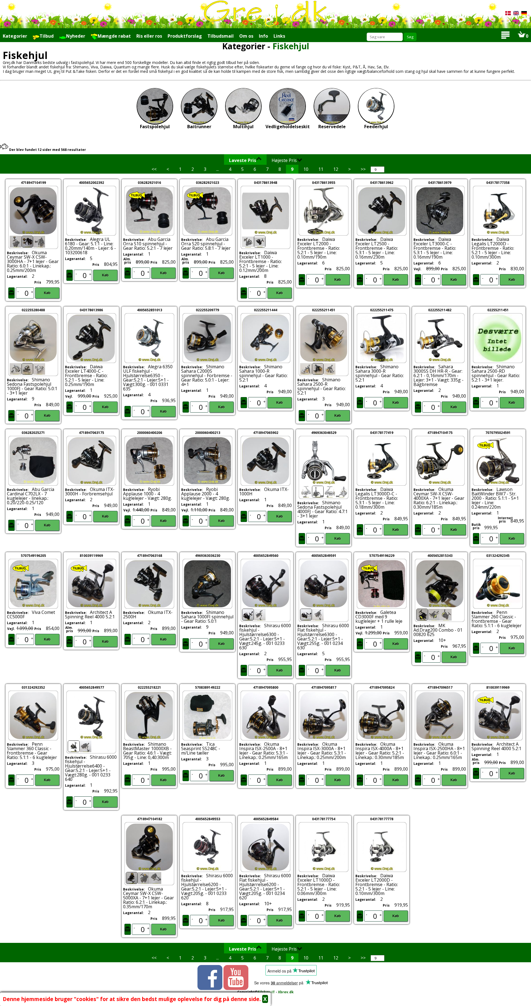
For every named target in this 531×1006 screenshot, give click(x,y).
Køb (47, 293)
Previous (232, 220)
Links (279, 36)
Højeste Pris (284, 160)
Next (67, 220)
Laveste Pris (242, 160)
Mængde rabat (114, 36)
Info (263, 36)
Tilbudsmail (220, 36)
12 (335, 169)
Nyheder (75, 36)
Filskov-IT (266, 992)
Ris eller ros (149, 36)
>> (363, 169)
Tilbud (47, 36)
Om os (246, 36)
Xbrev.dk (286, 992)
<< (154, 169)
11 (320, 169)
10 (305, 169)
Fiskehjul (290, 46)
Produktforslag (185, 36)
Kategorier (15, 36)
